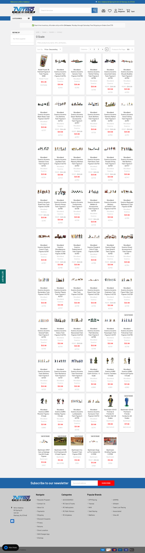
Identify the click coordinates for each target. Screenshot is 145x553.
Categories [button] (17, 18)
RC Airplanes (67, 515)
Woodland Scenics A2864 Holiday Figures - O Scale (60, 413)
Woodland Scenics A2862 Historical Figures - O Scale (127, 372)
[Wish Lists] (110, 10)
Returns (40, 526)
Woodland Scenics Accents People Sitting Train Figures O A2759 (110, 161)
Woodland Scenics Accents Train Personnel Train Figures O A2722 (77, 373)
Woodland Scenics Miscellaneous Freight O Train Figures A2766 (60, 249)
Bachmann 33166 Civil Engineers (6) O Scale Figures (60, 452)
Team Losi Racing (119, 507)
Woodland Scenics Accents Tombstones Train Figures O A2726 (77, 204)
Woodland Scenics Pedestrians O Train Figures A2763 (77, 249)
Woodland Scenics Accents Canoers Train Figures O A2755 (77, 73)
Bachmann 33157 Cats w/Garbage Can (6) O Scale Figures (44, 453)
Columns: (84, 49)
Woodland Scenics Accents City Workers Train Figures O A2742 (60, 116)
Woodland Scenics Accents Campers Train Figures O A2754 (60, 73)
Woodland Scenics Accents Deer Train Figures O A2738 (77, 291)
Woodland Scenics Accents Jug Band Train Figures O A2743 (60, 160)
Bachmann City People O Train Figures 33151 (77, 452)
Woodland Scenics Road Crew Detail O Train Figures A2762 (110, 249)
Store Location (42, 530)
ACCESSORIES (68, 500)
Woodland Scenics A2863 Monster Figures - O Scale (43, 413)
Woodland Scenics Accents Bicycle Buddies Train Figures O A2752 (127, 74)
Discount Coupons (43, 519)
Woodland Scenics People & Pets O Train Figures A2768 (93, 248)
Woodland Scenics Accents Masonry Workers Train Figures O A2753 (77, 161)
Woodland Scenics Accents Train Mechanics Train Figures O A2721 (60, 373)
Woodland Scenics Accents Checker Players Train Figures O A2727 (60, 292)
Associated (117, 511)
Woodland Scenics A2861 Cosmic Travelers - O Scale (110, 372)
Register (121, 11)
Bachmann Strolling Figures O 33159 (110, 452)
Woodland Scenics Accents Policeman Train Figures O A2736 (127, 331)
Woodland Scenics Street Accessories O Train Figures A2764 (127, 249)
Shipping (40, 515)
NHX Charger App (43, 534)
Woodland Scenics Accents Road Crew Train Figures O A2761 (44, 203)
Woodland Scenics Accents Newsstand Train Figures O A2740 (77, 331)
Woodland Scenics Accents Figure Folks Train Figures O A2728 (127, 291)
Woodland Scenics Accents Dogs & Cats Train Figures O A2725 (93, 291)
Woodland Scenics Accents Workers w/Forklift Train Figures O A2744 (110, 204)
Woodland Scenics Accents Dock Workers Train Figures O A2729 (94, 116)
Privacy (40, 523)
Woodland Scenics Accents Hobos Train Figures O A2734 (60, 331)
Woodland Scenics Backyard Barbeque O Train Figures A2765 (127, 203)
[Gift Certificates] (103, 10)
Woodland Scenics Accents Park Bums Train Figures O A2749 (94, 160)
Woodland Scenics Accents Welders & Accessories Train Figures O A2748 (94, 205)
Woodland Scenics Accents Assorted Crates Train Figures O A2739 (110, 74)
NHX (90, 507)
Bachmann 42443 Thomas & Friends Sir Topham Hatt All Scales (110, 414)
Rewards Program (43, 500)
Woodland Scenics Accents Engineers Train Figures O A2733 (110, 291)
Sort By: (40, 49)
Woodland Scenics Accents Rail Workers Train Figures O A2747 (127, 161)
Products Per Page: (119, 49)
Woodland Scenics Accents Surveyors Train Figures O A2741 (94, 413)
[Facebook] (12, 521)
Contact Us (41, 504)
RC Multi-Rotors (68, 511)
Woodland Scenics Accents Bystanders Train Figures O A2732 (44, 291)
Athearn (116, 504)
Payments (40, 511)
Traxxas (91, 504)
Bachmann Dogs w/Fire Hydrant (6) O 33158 (93, 452)
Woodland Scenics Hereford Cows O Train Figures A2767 (44, 248)
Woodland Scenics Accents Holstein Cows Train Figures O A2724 (44, 161)
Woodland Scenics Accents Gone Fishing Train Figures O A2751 (127, 116)
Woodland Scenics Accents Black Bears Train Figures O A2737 (44, 115)
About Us (40, 507)
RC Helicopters (68, 507)
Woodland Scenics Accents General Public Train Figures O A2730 (44, 332)
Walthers (92, 515)
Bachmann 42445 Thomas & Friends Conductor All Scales (127, 414)
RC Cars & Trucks (69, 504)
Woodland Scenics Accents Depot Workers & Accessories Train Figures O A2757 (77, 117)
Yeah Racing (93, 511)
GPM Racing (93, 500)
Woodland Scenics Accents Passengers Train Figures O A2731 (110, 331)
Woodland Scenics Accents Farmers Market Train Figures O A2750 (110, 116)
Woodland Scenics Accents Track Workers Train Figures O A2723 (44, 373)
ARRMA (115, 500)
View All (116, 515)
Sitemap (40, 538)
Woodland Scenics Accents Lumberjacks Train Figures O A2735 (77, 414)
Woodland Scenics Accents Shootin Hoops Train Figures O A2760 (60, 204)
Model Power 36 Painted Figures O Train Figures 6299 (43, 73)
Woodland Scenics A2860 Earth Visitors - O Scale (94, 372)
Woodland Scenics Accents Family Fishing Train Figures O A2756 (94, 74)
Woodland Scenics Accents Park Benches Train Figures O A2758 (94, 332)
